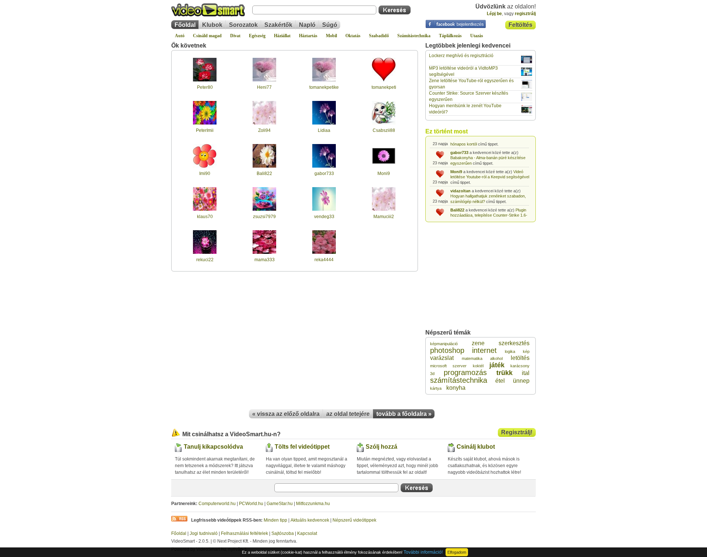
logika (510, 351)
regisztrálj (525, 13)
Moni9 (383, 173)
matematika (472, 358)
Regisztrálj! (516, 432)
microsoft (438, 366)
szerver (460, 366)
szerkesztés (514, 343)
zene (478, 343)
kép (526, 351)
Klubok (212, 25)
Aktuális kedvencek (310, 520)
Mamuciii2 (383, 216)
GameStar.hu (280, 503)
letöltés (520, 358)
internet (484, 350)
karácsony (520, 366)
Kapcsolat (307, 533)
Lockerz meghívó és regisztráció (461, 55)
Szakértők (278, 25)
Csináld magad (207, 35)
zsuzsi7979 (264, 216)
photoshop (447, 350)
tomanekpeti (384, 87)
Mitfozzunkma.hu (313, 503)
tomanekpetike (324, 87)
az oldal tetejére (348, 414)
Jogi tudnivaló (204, 533)
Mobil (331, 35)
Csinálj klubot (476, 447)
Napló (307, 25)
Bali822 (264, 173)
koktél (478, 366)
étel (500, 381)
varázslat (442, 358)
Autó (179, 35)
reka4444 (324, 259)
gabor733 (324, 173)
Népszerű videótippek (354, 520)
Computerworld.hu (217, 503)
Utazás (476, 35)
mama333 (264, 259)
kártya (436, 388)
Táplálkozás (450, 35)
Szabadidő (379, 35)
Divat (235, 35)
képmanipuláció (444, 343)
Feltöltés (520, 25)
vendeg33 (324, 216)
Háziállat (282, 35)
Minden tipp (275, 520)
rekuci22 (205, 259)
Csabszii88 (384, 130)
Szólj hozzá (381, 447)
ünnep (521, 381)
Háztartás (308, 35)
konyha (455, 388)
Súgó (329, 25)
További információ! (423, 552)
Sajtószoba (282, 533)
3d (432, 373)
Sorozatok (243, 25)
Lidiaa (324, 130)
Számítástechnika (413, 35)
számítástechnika (458, 380)
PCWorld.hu (251, 503)
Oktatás (352, 35)
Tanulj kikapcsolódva (213, 447)
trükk (504, 372)
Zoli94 (264, 130)
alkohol (496, 358)
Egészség (257, 35)
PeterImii (205, 130)
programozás (465, 372)
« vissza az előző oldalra (286, 414)
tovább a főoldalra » (404, 414)
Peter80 (205, 87)
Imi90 (204, 173)
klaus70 (205, 216)
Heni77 (264, 87)
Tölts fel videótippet (302, 447)
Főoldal (185, 25)
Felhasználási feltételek (244, 533)
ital (526, 373)
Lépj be (494, 13)
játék (496, 365)
